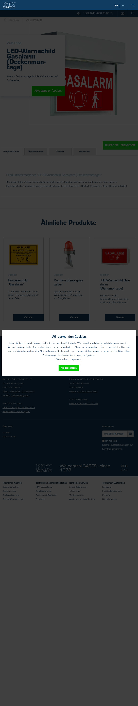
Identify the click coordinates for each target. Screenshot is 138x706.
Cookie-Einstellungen (72, 355)
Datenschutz (62, 359)
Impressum (76, 359)
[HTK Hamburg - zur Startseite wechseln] (9, 5)
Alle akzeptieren (69, 368)
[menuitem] (133, 5)
